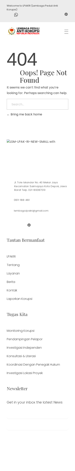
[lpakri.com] (23, 31)
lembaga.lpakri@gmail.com (31, 211)
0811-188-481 (22, 200)
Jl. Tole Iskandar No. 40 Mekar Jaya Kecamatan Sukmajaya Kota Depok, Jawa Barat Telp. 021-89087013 (40, 186)
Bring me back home (26, 114)
